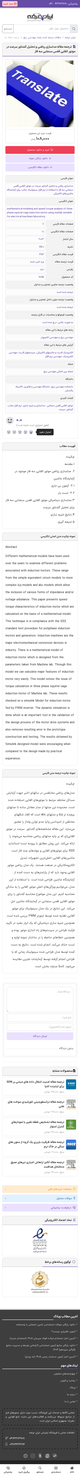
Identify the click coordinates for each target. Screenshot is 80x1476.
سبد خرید (8, 4)
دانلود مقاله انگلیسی (39, 167)
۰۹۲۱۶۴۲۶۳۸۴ (17, 1444)
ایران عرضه (70, 37)
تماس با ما (70, 1402)
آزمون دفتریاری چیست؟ (63, 1331)
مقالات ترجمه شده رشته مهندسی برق (42, 37)
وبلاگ (72, 1388)
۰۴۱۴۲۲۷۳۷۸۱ (17, 1438)
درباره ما (71, 1394)
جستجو (8, 29)
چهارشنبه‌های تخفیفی (64, 1374)
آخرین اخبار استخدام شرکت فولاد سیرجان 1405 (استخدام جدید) (42, 1338)
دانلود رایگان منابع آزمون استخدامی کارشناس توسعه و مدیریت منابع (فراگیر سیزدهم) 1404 (40, 1348)
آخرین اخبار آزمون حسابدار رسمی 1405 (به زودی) (50, 1357)
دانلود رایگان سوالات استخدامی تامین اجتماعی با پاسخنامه (45, 1325)
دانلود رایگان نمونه (39, 158)
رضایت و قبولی (67, 1381)
